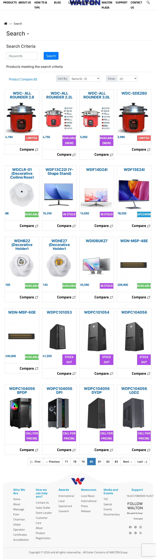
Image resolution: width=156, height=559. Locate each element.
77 (66, 461)
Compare (27, 149)
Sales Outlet (43, 507)
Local (61, 501)
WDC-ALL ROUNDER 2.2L (59, 95)
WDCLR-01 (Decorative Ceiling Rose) (22, 173)
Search (18, 23)
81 (99, 461)
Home (16, 499)
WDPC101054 (96, 312)
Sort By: (62, 78)
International (66, 496)
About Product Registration (43, 533)
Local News (88, 496)
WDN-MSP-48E (134, 241)
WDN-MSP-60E (22, 312)
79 (83, 461)
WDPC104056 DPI (59, 390)
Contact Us (42, 502)
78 (74, 461)
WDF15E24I (134, 169)
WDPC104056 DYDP (97, 390)
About (16, 504)
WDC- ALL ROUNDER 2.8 (22, 95)
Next (127, 461)
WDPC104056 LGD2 (134, 390)
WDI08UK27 (97, 241)
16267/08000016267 (140, 496)
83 (116, 461)
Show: (111, 78)
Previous (53, 461)
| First (35, 461)
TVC (106, 499)
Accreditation (21, 539)
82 (108, 461)
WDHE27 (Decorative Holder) (59, 245)
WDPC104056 (134, 312)
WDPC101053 (59, 312)
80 (93, 461)
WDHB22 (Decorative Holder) (21, 245)
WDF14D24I (96, 169)
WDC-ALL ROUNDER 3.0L (96, 95)
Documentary (112, 514)
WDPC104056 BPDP (22, 390)
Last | (142, 461)
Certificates (20, 534)
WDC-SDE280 (134, 93)
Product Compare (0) (23, 79)
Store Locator (44, 512)
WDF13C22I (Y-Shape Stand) (59, 171)
